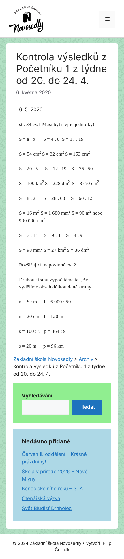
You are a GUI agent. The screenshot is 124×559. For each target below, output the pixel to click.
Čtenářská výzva (41, 498)
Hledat (87, 407)
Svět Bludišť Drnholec (47, 508)
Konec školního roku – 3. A (52, 489)
